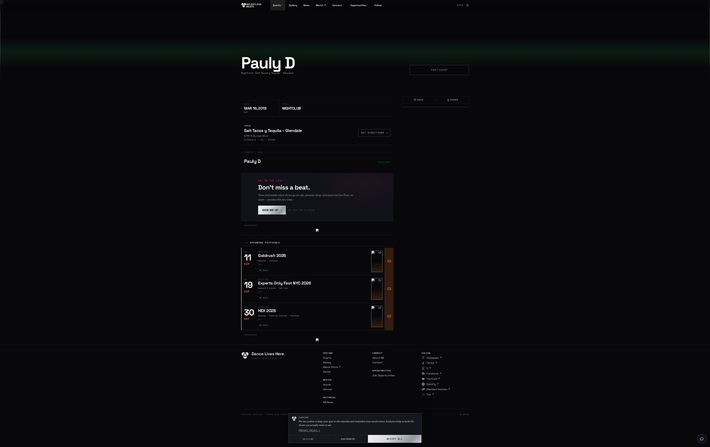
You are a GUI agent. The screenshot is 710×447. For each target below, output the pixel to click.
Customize (348, 439)
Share (454, 99)
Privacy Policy (251, 414)
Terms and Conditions (281, 414)
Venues (327, 389)
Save (420, 99)
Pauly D (252, 161)
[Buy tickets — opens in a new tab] (389, 261)
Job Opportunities (383, 375)
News (306, 5)
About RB (378, 357)
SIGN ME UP (272, 210)
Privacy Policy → (309, 430)
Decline (308, 439)
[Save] (380, 253)
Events (327, 357)
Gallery (293, 5)
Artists (327, 384)
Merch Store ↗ (332, 367)
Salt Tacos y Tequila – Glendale (273, 130)
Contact (377, 362)
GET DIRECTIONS (374, 132)
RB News (328, 402)
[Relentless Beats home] (251, 5)
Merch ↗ (321, 5)
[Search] (467, 5)
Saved (327, 371)
